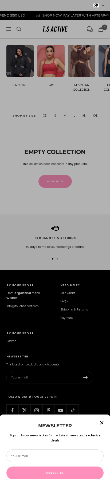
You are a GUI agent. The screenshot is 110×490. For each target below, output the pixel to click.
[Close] (102, 423)
